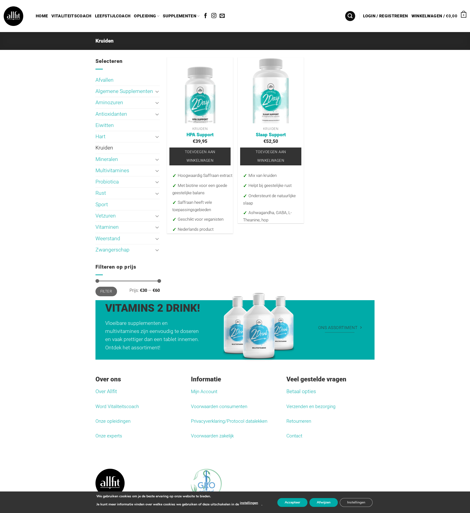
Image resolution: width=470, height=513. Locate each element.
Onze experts (108, 436)
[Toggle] (157, 91)
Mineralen (106, 159)
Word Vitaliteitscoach (117, 406)
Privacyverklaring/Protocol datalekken (229, 421)
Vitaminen (107, 227)
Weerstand (107, 238)
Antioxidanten (111, 114)
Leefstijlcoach (113, 16)
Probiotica (107, 182)
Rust (100, 193)
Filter (106, 291)
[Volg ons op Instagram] (213, 16)
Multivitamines (112, 170)
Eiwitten (104, 125)
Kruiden (104, 148)
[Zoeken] (350, 16)
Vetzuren (105, 216)
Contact (294, 436)
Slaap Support (271, 134)
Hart (100, 136)
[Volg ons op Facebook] (205, 16)
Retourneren (298, 421)
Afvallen (104, 80)
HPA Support (200, 134)
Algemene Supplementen (124, 91)
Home (42, 16)
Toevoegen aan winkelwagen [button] (200, 156)
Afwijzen (323, 502)
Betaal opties (301, 391)
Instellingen (356, 502)
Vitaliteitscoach (71, 16)
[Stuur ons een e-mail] (222, 16)
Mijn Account (204, 391)
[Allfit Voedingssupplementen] (13, 16)
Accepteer (292, 502)
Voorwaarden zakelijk (212, 436)
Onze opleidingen (112, 421)
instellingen (249, 503)
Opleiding (145, 16)
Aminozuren (109, 103)
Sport (101, 204)
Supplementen (179, 16)
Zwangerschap (112, 250)
